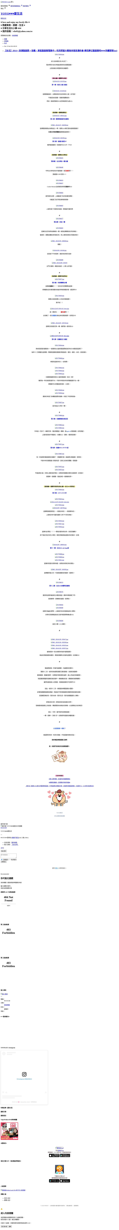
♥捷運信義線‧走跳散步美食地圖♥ (59, 782)
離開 (10, 1226)
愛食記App (61, 1150)
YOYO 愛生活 (59, 812)
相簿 (5, 39)
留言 (17, 837)
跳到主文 (3, 18)
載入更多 (3, 851)
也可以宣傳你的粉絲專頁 (59, 816)
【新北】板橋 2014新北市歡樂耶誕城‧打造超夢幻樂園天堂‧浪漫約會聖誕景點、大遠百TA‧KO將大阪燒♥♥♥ (59, 786)
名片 (5, 43)
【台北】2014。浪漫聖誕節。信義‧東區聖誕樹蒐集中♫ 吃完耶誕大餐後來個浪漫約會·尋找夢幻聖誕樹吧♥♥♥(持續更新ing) (60, 50)
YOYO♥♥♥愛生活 (11, 13)
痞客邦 (13, 837)
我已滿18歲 (4, 1226)
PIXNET (46, 1205)
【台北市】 (14, 844)
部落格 (6, 41)
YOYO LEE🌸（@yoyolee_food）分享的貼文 (24, 1102)
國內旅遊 (14, 842)
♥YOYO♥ (4, 828)
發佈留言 (3, 861)
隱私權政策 (69, 1205)
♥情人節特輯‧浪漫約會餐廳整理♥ (59, 779)
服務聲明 (76, 1205)
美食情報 (15, 35)
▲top (2, 847)
